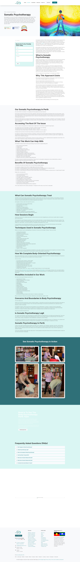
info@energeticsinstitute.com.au (21, 545)
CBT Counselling (31, 537)
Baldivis (37, 556)
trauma (43, 43)
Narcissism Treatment (32, 543)
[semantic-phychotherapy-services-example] (27, 347)
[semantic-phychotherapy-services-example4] (53, 364)
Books (42, 536)
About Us (42, 532)
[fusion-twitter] (18, 539)
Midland (23, 556)
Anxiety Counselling (31, 535)
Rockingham (51, 556)
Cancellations (43, 537)
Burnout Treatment (31, 536)
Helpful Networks (44, 543)
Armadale (33, 556)
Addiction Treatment (31, 532)
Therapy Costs (43, 546)
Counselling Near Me (20, 554)
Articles (42, 535)
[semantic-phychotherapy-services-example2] (53, 347)
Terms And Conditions (55, 559)
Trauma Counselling (31, 546)
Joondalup (44, 556)
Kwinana (48, 556)
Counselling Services (44, 540)
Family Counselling (31, 541)
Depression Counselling (32, 540)
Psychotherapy (30, 545)
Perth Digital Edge (42, 559)
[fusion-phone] (24, 539)
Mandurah (40, 556)
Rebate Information (44, 545)
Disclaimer (62, 559)
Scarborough (19, 556)
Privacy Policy (48, 559)
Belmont (30, 556)
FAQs (42, 542)
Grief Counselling (31, 542)
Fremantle (26, 556)
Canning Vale (56, 556)
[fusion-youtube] (21, 539)
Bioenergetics (42, 270)
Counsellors (43, 541)
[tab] (40, 447)
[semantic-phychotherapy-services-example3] (27, 364)
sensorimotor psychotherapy (27, 270)
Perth (15, 556)
